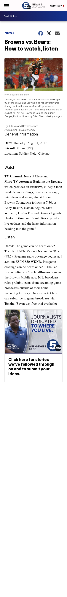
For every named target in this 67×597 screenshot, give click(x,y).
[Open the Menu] (6, 5)
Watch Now (56, 6)
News (9, 33)
